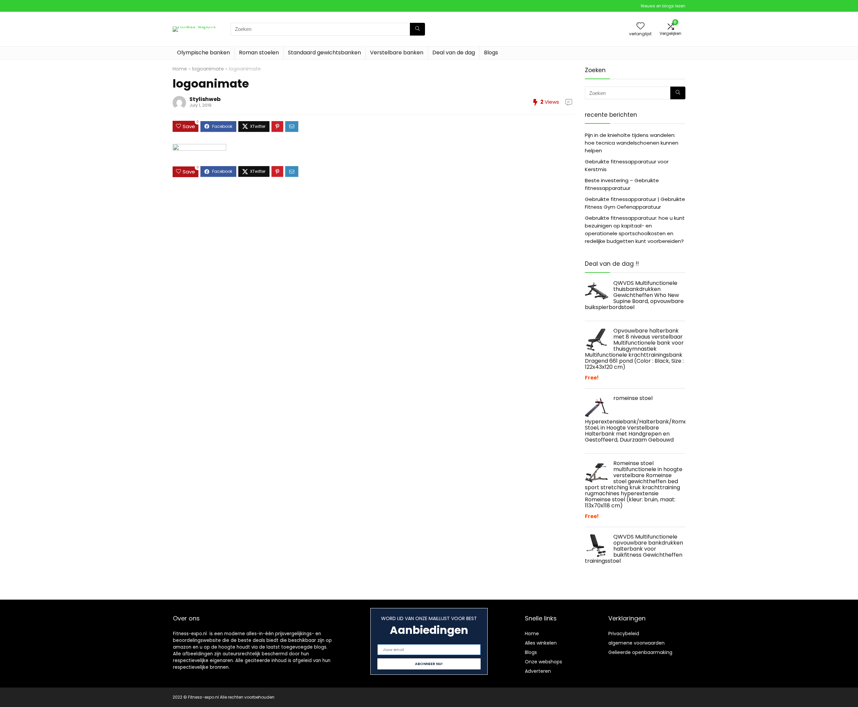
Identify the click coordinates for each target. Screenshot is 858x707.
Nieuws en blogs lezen (663, 6)
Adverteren (538, 671)
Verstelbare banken (396, 52)
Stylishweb (205, 99)
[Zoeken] (417, 29)
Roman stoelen (259, 52)
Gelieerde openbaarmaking (640, 652)
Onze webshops (543, 661)
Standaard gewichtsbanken (324, 52)
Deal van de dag (453, 52)
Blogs (491, 52)
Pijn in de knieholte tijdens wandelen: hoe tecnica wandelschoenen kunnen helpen (631, 143)
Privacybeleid (623, 633)
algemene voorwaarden (636, 643)
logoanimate (208, 68)
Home (180, 68)
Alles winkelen (541, 643)
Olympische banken (203, 52)
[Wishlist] (640, 26)
